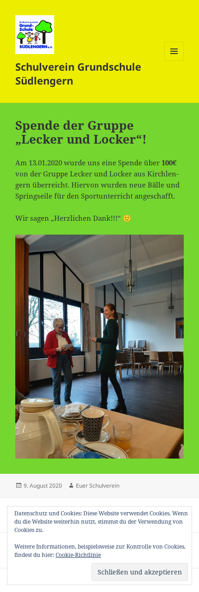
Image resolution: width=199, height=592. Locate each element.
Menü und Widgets (174, 60)
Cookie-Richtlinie (78, 555)
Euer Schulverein (97, 485)
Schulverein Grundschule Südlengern (78, 73)
